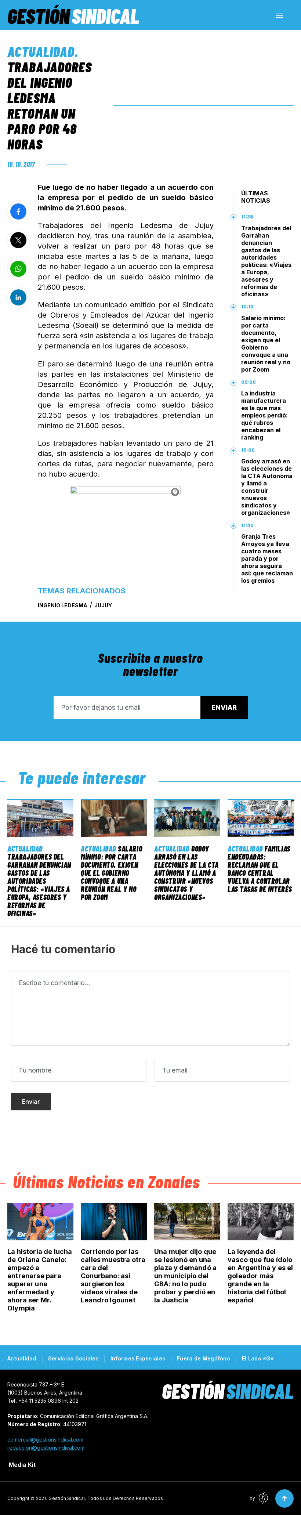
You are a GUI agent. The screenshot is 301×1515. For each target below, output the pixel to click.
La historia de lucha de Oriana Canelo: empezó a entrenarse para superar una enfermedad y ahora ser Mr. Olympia (39, 1280)
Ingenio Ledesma (62, 605)
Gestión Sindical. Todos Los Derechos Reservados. (106, 1498)
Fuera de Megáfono (203, 1358)
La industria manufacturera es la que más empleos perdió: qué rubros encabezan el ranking (264, 415)
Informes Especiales (137, 1358)
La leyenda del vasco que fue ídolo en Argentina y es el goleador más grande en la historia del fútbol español (260, 1276)
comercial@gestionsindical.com (45, 1439)
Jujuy (103, 605)
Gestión (73, 15)
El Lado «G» (258, 1358)
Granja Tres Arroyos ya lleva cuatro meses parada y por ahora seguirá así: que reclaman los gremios (267, 558)
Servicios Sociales (73, 1358)
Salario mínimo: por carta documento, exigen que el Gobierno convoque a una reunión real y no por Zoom (265, 343)
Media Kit (22, 1464)
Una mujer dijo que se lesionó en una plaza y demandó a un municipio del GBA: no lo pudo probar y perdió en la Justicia (185, 1276)
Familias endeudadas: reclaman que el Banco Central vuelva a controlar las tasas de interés (260, 868)
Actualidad (41, 51)
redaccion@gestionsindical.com (45, 1448)
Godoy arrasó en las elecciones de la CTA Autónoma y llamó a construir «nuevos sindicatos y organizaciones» (267, 487)
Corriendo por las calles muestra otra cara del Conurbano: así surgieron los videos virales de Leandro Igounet (113, 1276)
